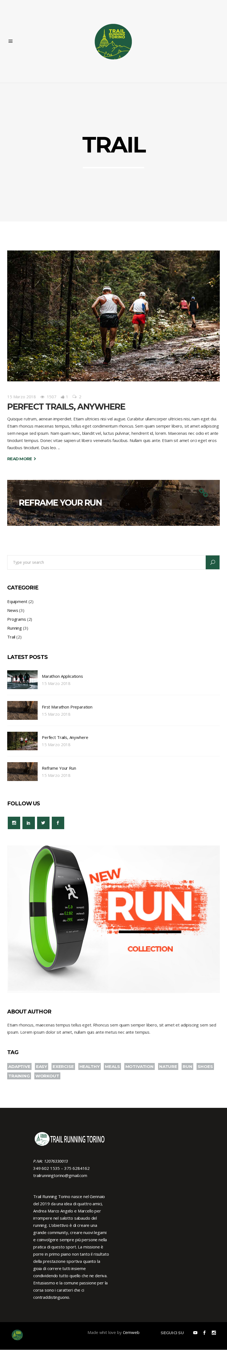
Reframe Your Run (60, 503)
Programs (16, 619)
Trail (11, 637)
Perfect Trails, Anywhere (66, 407)
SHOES (205, 1066)
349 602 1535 (46, 1168)
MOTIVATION (139, 1066)
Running (14, 628)
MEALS (112, 1066)
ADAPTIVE (19, 1066)
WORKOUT (47, 1076)
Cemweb (131, 1332)
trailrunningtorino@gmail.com (60, 1175)
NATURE (168, 1066)
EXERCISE (63, 1066)
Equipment (17, 601)
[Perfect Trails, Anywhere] (113, 315)
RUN (187, 1066)
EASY (41, 1066)
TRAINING (19, 1076)
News (12, 610)
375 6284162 (77, 1168)
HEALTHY (89, 1066)
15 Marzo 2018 (21, 396)
